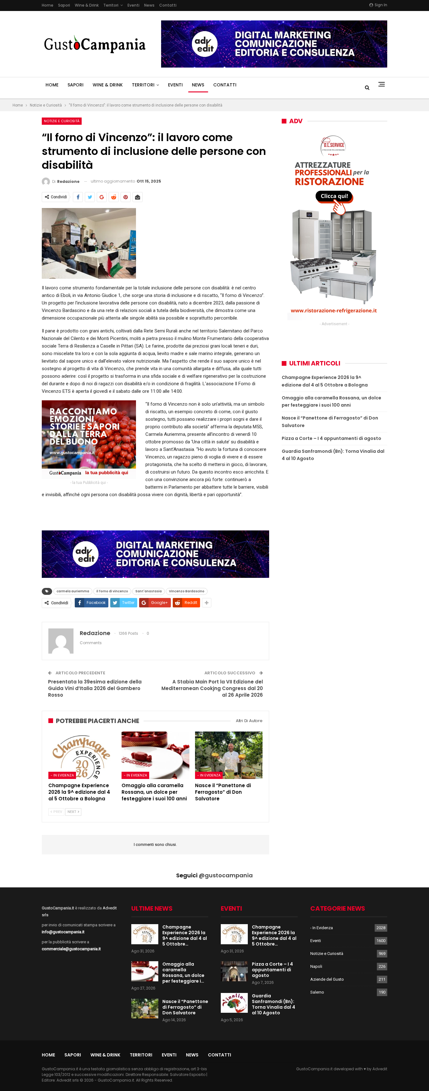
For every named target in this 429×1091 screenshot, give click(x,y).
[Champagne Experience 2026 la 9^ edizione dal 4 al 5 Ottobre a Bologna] (82, 755)
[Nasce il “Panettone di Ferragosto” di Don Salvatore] (229, 755)
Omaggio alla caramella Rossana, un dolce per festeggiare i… (183, 972)
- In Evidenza (62, 775)
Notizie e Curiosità (61, 120)
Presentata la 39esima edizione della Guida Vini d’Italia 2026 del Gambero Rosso (95, 688)
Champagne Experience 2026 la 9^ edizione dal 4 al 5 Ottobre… (184, 935)
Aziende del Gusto (327, 979)
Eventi (133, 5)
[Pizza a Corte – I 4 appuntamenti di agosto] (234, 971)
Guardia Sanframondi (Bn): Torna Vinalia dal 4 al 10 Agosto (273, 1004)
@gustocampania (226, 875)
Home (47, 5)
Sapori (64, 5)
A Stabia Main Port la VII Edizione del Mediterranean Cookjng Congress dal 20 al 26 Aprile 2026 (212, 688)
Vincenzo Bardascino (186, 591)
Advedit (379, 1069)
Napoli (316, 966)
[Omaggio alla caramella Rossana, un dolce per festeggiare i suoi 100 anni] (155, 755)
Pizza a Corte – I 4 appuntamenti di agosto (331, 438)
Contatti (167, 5)
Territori (110, 5)
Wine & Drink (87, 5)
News (149, 5)
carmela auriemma (73, 591)
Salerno (317, 992)
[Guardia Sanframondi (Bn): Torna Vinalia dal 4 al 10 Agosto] (234, 1003)
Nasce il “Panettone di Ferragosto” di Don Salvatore (185, 1007)
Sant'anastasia (148, 591)
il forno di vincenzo (112, 591)
